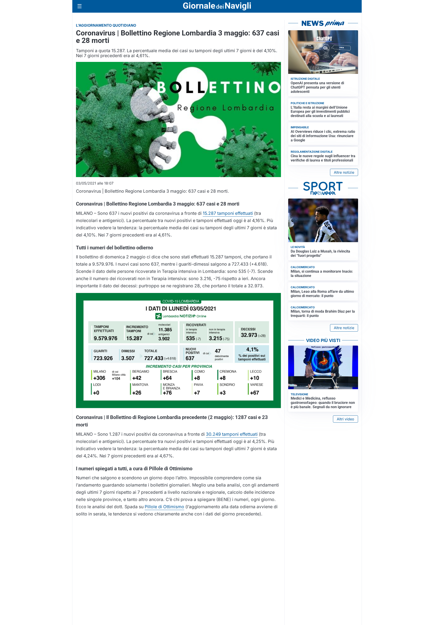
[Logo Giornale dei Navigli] (217, 6)
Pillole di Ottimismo (164, 506)
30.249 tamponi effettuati (232, 434)
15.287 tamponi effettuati (228, 213)
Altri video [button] (345, 419)
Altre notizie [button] (344, 172)
